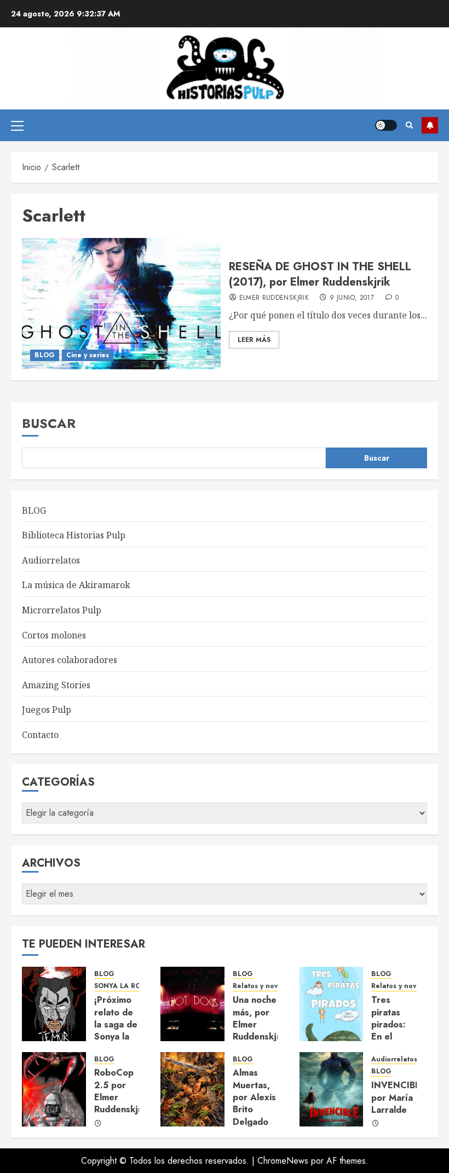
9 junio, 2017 (352, 298)
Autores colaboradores (69, 660)
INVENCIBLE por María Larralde (398, 1097)
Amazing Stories (56, 685)
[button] (17, 125)
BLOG (44, 355)
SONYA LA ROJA (121, 986)
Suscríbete (430, 125)
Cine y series (87, 355)
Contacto (40, 735)
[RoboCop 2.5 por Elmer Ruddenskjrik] (54, 1089)
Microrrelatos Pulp (61, 610)
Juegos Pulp (46, 710)
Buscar (49, 423)
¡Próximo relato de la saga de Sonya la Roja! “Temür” (115, 1030)
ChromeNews (282, 1160)
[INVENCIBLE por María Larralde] (332, 1089)
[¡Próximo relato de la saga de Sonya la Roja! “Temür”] (54, 1004)
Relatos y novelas (262, 986)
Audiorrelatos (51, 560)
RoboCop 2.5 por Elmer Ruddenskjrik (121, 1091)
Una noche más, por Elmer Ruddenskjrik (260, 1018)
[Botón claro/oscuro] (386, 125)
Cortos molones (54, 635)
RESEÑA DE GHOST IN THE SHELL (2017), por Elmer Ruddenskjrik (320, 274)
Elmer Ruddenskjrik (274, 298)
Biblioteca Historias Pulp (73, 535)
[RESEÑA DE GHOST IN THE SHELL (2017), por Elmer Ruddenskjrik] (121, 303)
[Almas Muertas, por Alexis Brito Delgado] (192, 1089)
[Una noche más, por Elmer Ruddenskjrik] (192, 1004)
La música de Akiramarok (76, 585)
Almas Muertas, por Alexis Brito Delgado (254, 1097)
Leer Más (254, 340)
